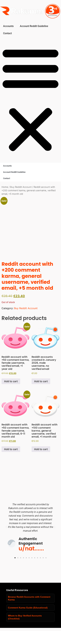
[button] (30, 99)
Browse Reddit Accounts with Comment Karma (29, 598)
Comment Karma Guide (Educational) (28, 607)
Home (5, 187)
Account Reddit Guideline (34, 26)
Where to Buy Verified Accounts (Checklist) (25, 617)
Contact (7, 33)
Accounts (8, 26)
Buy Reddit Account (21, 187)
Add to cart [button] (11, 381)
